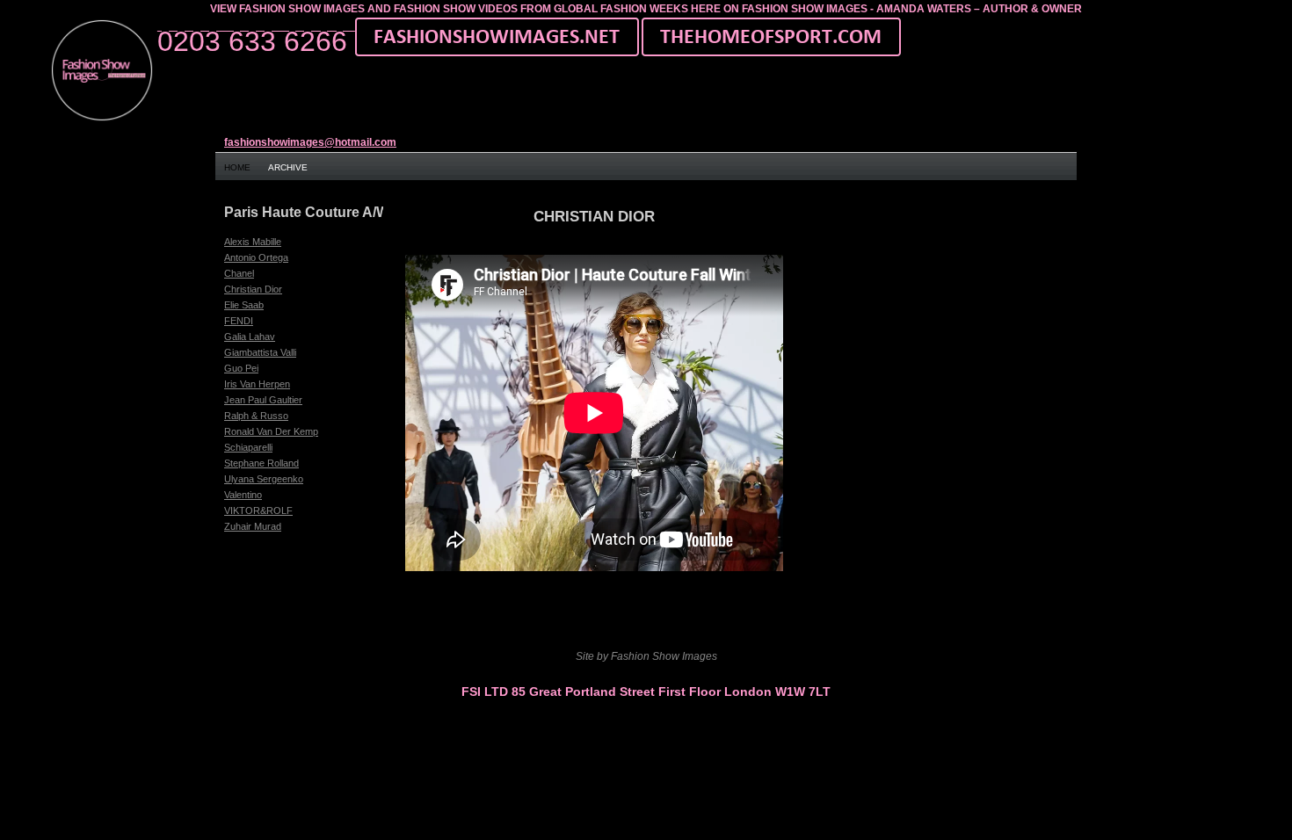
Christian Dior (253, 289)
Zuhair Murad (252, 526)
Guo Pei (241, 368)
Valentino (243, 494)
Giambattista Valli (260, 352)
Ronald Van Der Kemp (271, 431)
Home (237, 167)
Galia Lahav (249, 336)
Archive (288, 167)
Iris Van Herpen (257, 384)
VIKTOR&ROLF (258, 510)
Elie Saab (244, 305)
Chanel (239, 273)
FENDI (238, 320)
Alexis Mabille (252, 241)
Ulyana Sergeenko (263, 479)
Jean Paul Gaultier (263, 400)
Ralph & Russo (256, 415)
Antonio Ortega (256, 257)
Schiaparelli (248, 447)
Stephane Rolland (261, 463)
